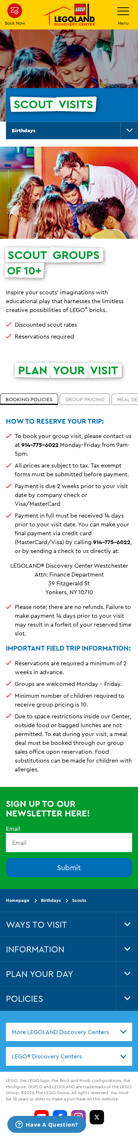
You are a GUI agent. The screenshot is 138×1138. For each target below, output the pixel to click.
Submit (69, 867)
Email (13, 828)
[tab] (29, 399)
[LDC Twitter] (96, 1117)
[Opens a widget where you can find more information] (46, 1125)
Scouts (79, 900)
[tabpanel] (69, 598)
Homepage (17, 900)
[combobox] (69, 1031)
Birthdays (23, 130)
